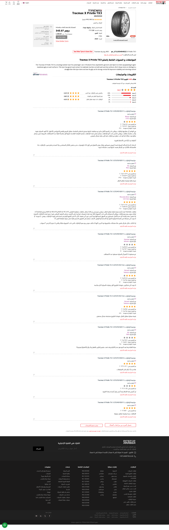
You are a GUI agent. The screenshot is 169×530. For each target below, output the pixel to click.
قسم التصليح (111, 3)
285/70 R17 (85, 484)
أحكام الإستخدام (124, 513)
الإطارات (150, 3)
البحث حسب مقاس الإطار (129, 489)
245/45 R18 (85, 497)
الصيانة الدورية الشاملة (64, 481)
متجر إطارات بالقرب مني (129, 502)
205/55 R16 (85, 473)
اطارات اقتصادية (132, 496)
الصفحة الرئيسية (132, 7)
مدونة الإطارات (132, 499)
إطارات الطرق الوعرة (130, 473)
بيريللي (102, 481)
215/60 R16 (85, 495)
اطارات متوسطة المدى (130, 494)
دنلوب (115, 481)
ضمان (91, 517)
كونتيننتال (114, 479)
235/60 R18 (85, 505)
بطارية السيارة (118, 3)
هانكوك (114, 495)
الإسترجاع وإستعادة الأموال (43, 487)
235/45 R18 (85, 489)
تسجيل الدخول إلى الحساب (44, 471)
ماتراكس (101, 473)
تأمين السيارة (127, 3)
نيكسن (102, 479)
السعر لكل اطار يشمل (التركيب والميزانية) (66, 27)
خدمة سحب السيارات (64, 495)
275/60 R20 (85, 487)
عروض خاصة (144, 3)
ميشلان (102, 476)
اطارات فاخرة (132, 491)
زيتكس (102, 495)
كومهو (115, 497)
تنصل (108, 515)
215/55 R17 (85, 476)
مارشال (102, 471)
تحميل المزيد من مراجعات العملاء (120, 425)
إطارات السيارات (132, 471)
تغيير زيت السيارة (65, 484)
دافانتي (115, 484)
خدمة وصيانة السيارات (64, 479)
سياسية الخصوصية (113, 513)
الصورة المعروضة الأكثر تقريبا (120, 40)
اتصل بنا (98, 431)
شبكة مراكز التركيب (45, 479)
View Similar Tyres (62, 41)
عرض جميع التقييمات (91, 425)
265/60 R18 (85, 471)
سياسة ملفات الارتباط (100, 515)
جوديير (115, 492)
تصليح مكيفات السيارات (64, 487)
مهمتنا (49, 492)
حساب (9, 3)
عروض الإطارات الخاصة (130, 483)
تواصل (49, 502)
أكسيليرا (115, 471)
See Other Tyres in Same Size (83, 51)
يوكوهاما (101, 492)
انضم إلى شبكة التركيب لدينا (43, 497)
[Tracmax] (95, 11)
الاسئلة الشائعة (18, 4)
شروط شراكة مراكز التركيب (43, 495)
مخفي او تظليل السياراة (63, 492)
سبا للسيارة (103, 3)
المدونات (89, 3)
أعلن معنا (48, 500)
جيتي (115, 489)
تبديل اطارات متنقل (131, 504)
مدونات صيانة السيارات (64, 500)
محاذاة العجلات (66, 476)
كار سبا (68, 489)
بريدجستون (114, 476)
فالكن (115, 487)
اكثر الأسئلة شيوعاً (46, 476)
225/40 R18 (85, 502)
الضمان (49, 481)
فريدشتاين (101, 489)
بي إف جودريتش (112, 473)
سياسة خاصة (115, 515)
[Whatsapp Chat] (4, 525)
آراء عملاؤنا (48, 484)
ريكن (102, 484)
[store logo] (160, 2)
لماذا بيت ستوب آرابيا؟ (45, 489)
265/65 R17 (85, 479)
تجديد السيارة (96, 3)
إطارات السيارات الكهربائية (129, 481)
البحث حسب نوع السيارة (129, 486)
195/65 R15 (85, 492)
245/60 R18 (85, 500)
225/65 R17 (85, 481)
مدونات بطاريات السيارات (63, 497)
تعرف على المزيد (92, 431)
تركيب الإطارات (135, 3)
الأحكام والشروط (124, 515)
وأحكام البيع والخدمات (101, 513)
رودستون (101, 487)
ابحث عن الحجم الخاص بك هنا (113, 55)
